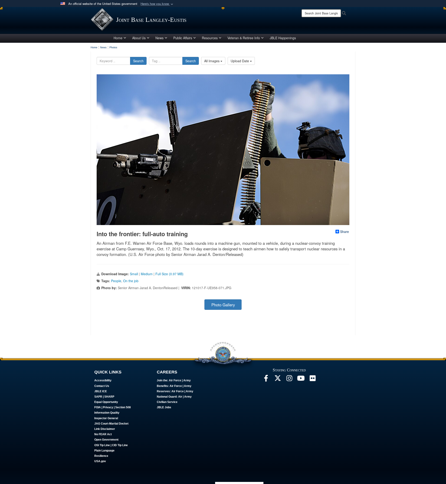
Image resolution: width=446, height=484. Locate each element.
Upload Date (240, 61)
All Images (212, 61)
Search (138, 61)
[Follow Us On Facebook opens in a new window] (266, 379)
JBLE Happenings (283, 38)
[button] (157, 3)
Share (344, 231)
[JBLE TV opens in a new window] (301, 379)
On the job (130, 280)
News (159, 38)
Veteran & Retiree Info (243, 38)
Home (118, 38)
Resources (210, 38)
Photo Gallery (223, 304)
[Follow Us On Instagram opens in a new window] (289, 379)
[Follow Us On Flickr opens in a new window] (312, 379)
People (116, 280)
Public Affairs (182, 38)
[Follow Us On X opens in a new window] (277, 379)
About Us (139, 38)
